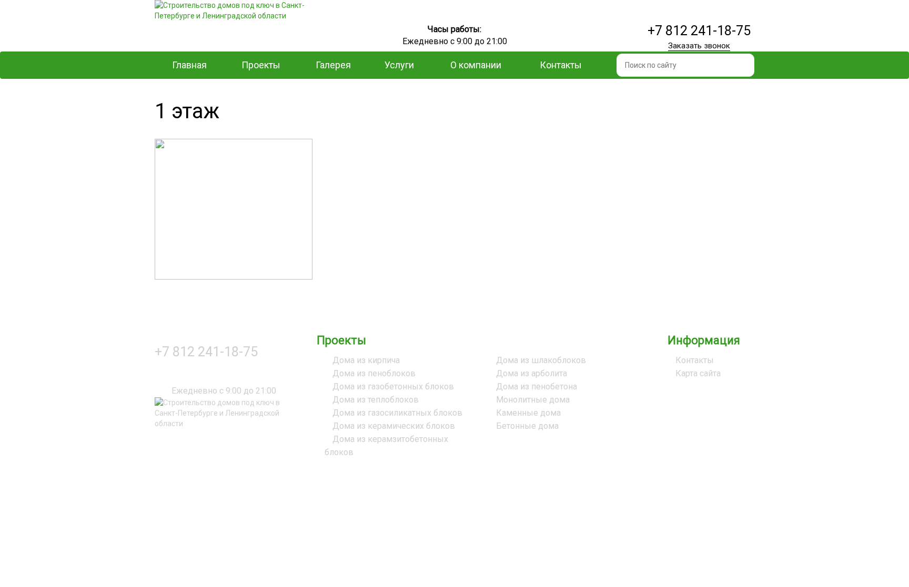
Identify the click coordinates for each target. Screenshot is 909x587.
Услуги (399, 64)
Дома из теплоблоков (375, 400)
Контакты (561, 64)
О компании (475, 64)
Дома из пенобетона (536, 387)
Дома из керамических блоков (393, 426)
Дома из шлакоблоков (541, 360)
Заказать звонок (699, 45)
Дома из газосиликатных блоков (397, 413)
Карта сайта (698, 373)
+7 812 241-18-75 (699, 30)
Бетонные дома (527, 426)
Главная (189, 64)
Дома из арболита (531, 373)
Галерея (333, 64)
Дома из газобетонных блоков (393, 387)
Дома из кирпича (366, 360)
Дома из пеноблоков (374, 373)
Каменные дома (528, 413)
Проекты (260, 64)
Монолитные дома (533, 400)
